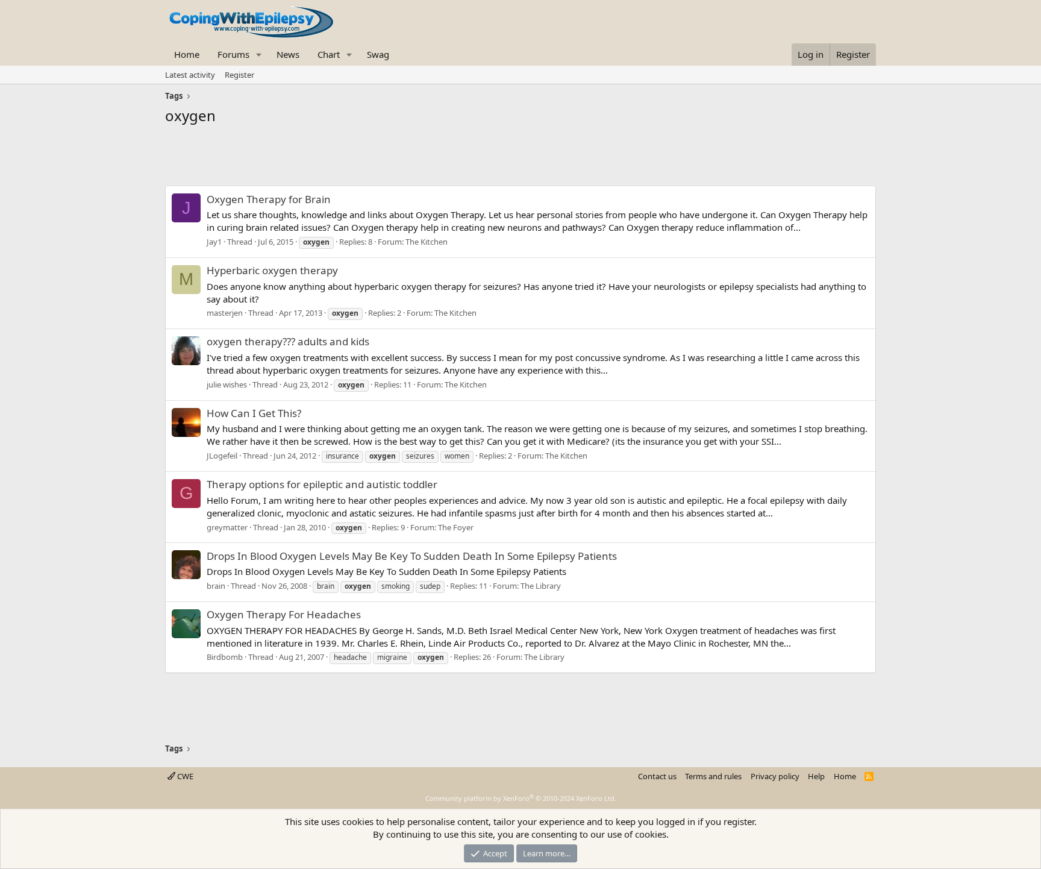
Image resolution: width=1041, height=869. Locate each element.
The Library (540, 585)
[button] (259, 54)
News (288, 54)
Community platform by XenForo (520, 798)
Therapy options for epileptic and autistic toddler (322, 484)
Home (186, 54)
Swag (378, 54)
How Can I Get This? (254, 413)
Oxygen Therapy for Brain (269, 199)
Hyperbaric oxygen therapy (272, 270)
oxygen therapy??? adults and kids (288, 341)
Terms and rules (713, 776)
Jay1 (214, 241)
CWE (184, 776)
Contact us (657, 776)
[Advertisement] (520, 158)
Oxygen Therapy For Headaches (284, 614)
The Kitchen (426, 241)
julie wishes (227, 384)
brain (216, 585)
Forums (233, 54)
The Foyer (456, 527)
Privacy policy (775, 776)
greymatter (227, 527)
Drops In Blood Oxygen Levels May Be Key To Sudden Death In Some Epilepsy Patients (412, 556)
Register (239, 74)
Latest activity (190, 74)
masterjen (225, 312)
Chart (328, 54)
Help (816, 776)
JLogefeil (222, 455)
